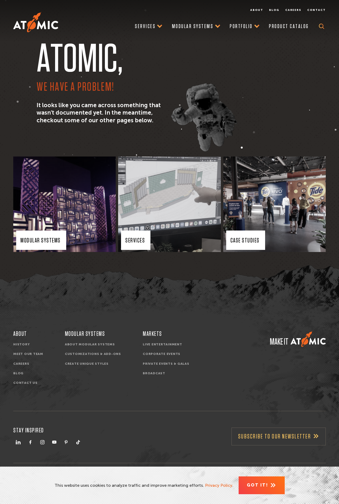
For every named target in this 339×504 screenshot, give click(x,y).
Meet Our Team (28, 354)
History (21, 344)
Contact (316, 10)
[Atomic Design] (308, 339)
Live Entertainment (162, 344)
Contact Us (25, 383)
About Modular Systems (90, 344)
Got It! (257, 485)
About (256, 10)
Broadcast (154, 373)
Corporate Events (161, 354)
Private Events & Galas (166, 364)
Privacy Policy (218, 485)
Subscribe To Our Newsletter (274, 436)
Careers (293, 10)
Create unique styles (87, 364)
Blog (274, 10)
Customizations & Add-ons (93, 354)
